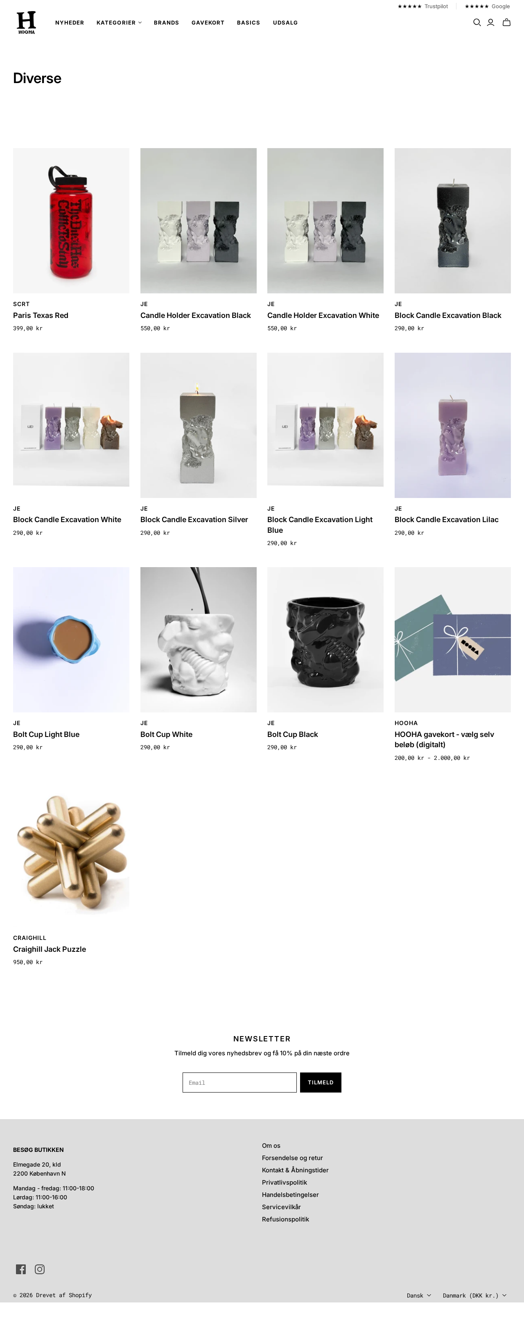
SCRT (21, 303)
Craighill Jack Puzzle (49, 949)
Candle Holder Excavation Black (195, 315)
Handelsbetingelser (290, 1195)
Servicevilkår (281, 1207)
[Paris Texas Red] (71, 220)
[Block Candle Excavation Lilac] (453, 425)
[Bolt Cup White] (198, 639)
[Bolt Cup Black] (325, 639)
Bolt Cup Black (292, 734)
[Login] (490, 22)
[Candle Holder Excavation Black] (198, 220)
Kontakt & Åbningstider (295, 1170)
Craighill (30, 937)
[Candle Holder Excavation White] (325, 220)
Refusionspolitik (285, 1219)
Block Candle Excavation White (67, 519)
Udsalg (285, 22)
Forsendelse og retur (292, 1158)
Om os (271, 1145)
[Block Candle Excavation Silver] (198, 425)
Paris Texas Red (40, 315)
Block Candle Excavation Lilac (447, 519)
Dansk (415, 1295)
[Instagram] (40, 1269)
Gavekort (208, 22)
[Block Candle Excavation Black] (453, 220)
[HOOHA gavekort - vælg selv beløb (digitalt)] (453, 639)
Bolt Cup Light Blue (46, 734)
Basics (248, 22)
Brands (166, 22)
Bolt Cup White (166, 734)
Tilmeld (321, 1082)
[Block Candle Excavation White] (71, 425)
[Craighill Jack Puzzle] (71, 854)
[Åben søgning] (477, 22)
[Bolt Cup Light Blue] (71, 639)
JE (144, 303)
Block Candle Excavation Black (448, 315)
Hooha (406, 722)
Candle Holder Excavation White (323, 315)
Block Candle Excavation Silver (194, 519)
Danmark (471, 1295)
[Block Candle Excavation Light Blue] (325, 425)
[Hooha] (26, 22)
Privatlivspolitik (284, 1182)
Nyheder (69, 22)
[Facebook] (21, 1269)
